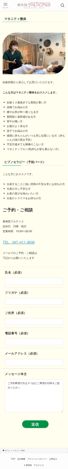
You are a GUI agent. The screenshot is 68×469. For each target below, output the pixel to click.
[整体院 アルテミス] (34, 5)
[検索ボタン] (62, 5)
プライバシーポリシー (37, 458)
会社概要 (21, 458)
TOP (13, 458)
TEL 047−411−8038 (18, 241)
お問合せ (53, 458)
